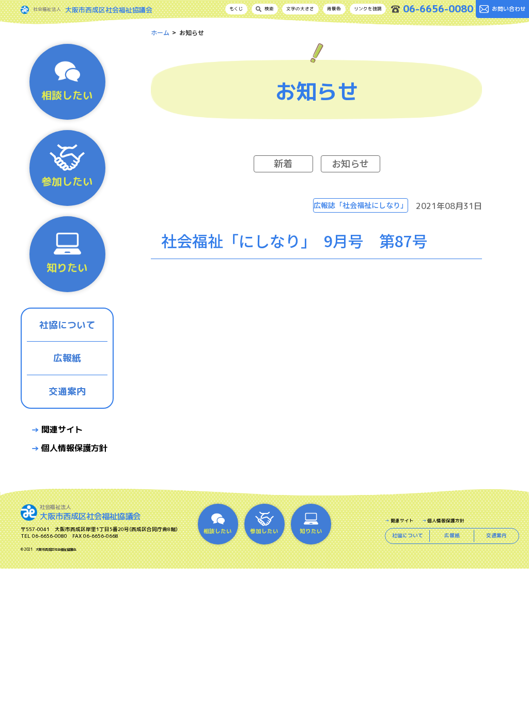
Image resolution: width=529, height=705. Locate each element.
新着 (283, 163)
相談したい (67, 95)
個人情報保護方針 (74, 448)
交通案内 (67, 391)
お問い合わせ (509, 8)
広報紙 (67, 358)
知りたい (67, 267)
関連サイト (62, 429)
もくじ (236, 9)
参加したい (67, 181)
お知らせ (350, 163)
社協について (67, 325)
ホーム (160, 32)
